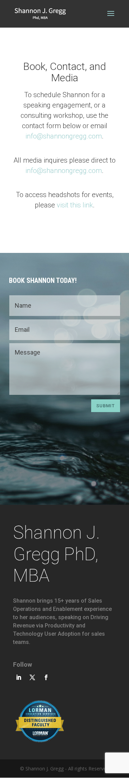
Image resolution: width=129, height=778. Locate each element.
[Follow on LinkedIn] (18, 677)
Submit (105, 405)
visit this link (75, 205)
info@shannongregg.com (63, 136)
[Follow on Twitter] (32, 677)
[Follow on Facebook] (46, 677)
